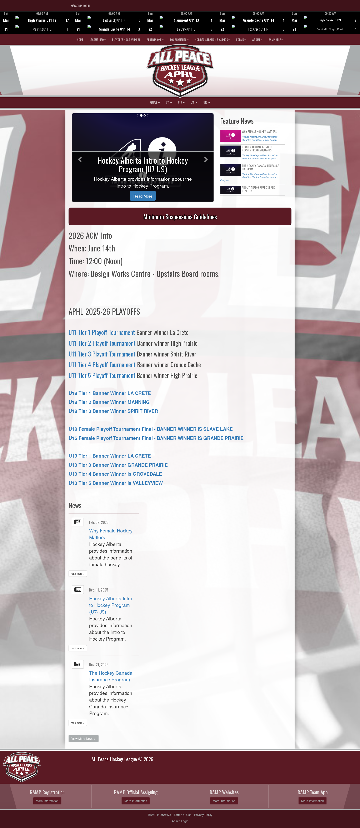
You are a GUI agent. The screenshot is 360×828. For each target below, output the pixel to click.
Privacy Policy (203, 815)
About (256, 39)
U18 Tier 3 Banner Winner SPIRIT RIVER (113, 410)
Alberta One (154, 39)
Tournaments (178, 39)
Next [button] (357, 22)
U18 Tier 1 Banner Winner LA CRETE (110, 393)
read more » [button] (78, 573)
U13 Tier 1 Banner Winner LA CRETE (110, 455)
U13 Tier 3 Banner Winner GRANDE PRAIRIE (118, 464)
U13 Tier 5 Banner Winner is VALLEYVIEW (116, 482)
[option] (36, 23)
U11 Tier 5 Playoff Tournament (102, 375)
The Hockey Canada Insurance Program (110, 676)
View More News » (83, 738)
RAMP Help (275, 39)
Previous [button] (2, 23)
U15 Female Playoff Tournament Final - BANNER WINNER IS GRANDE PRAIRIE (156, 437)
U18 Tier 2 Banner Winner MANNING (109, 402)
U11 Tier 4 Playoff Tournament (102, 364)
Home (80, 39)
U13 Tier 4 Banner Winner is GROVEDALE (115, 473)
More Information (47, 801)
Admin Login (180, 821)
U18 (206, 102)
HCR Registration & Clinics (211, 39)
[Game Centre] (36, 26)
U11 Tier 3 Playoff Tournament (102, 353)
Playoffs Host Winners (126, 39)
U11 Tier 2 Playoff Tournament (102, 342)
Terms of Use (182, 815)
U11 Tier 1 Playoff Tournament (102, 332)
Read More (142, 196)
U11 (168, 102)
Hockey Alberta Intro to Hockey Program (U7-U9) (110, 605)
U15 (193, 102)
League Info (97, 39)
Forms (240, 39)
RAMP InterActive (159, 815)
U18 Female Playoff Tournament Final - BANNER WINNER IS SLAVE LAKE (151, 428)
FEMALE (154, 102)
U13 (180, 102)
